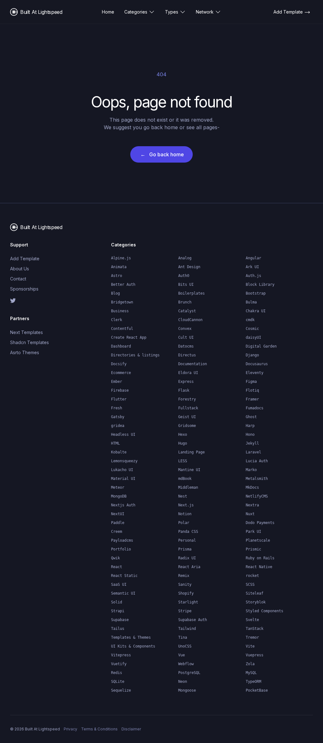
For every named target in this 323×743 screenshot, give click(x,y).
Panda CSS (188, 531)
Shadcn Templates (29, 342)
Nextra (252, 505)
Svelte (252, 620)
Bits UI (186, 284)
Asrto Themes (24, 352)
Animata (118, 267)
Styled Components (264, 611)
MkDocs (252, 487)
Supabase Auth (192, 620)
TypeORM (253, 681)
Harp (250, 425)
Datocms (186, 346)
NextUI (117, 514)
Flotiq (252, 390)
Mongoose (187, 690)
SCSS (250, 584)
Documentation (192, 364)
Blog (115, 293)
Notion (184, 514)
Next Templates (26, 332)
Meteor (117, 487)
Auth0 (183, 276)
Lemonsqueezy (124, 461)
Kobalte (118, 452)
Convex (184, 328)
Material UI (123, 478)
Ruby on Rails (260, 558)
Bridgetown (122, 302)
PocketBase (257, 690)
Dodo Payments (260, 523)
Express (186, 381)
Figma (251, 381)
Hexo (182, 434)
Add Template (24, 258)
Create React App (128, 337)
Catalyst (187, 311)
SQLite (117, 681)
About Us (19, 268)
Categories (135, 11)
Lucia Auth (257, 461)
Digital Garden (261, 346)
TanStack (254, 628)
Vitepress (121, 655)
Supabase (120, 620)
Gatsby (117, 417)
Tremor (252, 637)
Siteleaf (254, 593)
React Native (259, 567)
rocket (252, 575)
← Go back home (162, 154)
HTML (115, 443)
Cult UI (186, 337)
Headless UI (123, 434)
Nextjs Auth (123, 505)
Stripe (184, 611)
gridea (117, 425)
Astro (116, 276)
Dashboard (121, 346)
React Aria (189, 567)
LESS (182, 461)
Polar (183, 523)
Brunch (184, 302)
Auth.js (253, 276)
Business (120, 311)
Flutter (118, 399)
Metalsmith (257, 478)
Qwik (115, 558)
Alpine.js (121, 258)
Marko (251, 470)
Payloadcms (122, 540)
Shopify (186, 593)
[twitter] (33, 301)
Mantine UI (189, 470)
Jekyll (252, 443)
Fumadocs (254, 408)
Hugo (182, 443)
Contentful (122, 328)
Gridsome (187, 425)
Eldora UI (188, 373)
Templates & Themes (131, 637)
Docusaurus (257, 364)
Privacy (70, 729)
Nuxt (250, 514)
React (116, 567)
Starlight (188, 602)
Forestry (187, 399)
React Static (124, 575)
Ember (116, 381)
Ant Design (189, 267)
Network (205, 11)
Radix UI (187, 558)
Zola (250, 664)
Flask (183, 390)
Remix (183, 575)
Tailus (117, 628)
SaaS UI (118, 584)
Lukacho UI (122, 470)
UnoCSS (184, 646)
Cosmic (252, 328)
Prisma (184, 549)
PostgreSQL (189, 673)
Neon (182, 681)
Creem (116, 531)
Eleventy (254, 373)
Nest (182, 496)
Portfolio (121, 549)
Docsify (118, 364)
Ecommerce (121, 373)
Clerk (116, 320)
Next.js (186, 505)
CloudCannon (190, 320)
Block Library (260, 284)
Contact (18, 278)
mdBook (184, 478)
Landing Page (191, 452)
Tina (182, 637)
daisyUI (253, 337)
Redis (116, 673)
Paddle (117, 523)
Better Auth (123, 284)
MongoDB (118, 496)
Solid (116, 602)
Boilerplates (191, 293)
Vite (250, 646)
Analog (184, 258)
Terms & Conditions (99, 729)
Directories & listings (135, 355)
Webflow (186, 664)
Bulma (251, 302)
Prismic (253, 549)
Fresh (116, 408)
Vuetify (118, 664)
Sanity (184, 584)
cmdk (250, 320)
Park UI (253, 531)
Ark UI (252, 267)
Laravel (253, 452)
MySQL (251, 673)
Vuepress (254, 655)
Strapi (117, 611)
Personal (187, 540)
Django (252, 355)
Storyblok (256, 602)
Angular (253, 258)
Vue (181, 655)
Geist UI (187, 417)
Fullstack (188, 408)
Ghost (251, 417)
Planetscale (258, 540)
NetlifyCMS (257, 496)
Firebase (120, 390)
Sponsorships (24, 288)
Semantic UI (123, 593)
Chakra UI (256, 311)
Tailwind (187, 628)
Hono (250, 434)
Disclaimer (131, 729)
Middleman (188, 487)
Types (171, 11)
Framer (252, 399)
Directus (187, 355)
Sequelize (121, 690)
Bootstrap (256, 293)
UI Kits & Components (133, 646)
